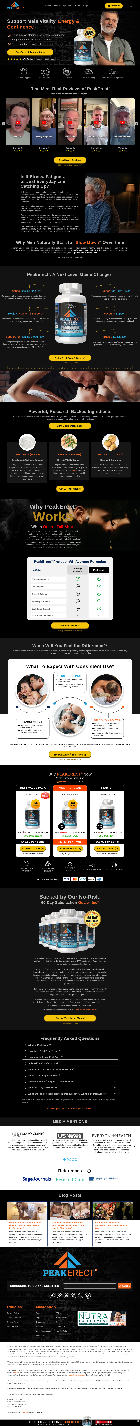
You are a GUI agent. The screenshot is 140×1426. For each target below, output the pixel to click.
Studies (72, 470)
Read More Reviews (70, 160)
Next (136, 123)
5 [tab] (76, 1156)
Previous (3, 123)
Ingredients (67, 6)
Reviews (77, 6)
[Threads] (88, 1298)
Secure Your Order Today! (70, 1018)
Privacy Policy (13, 1313)
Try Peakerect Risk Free (70, 754)
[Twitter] (81, 1298)
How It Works (61, 1331)
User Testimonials (43, 1331)
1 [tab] (64, 1156)
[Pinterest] (59, 1298)
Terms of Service (14, 1317)
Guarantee (47, 6)
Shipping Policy (13, 1326)
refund (16, 1373)
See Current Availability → (30, 52)
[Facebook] (52, 1298)
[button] (130, 5)
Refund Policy (13, 1322)
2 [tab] (67, 1156)
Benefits (57, 6)
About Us (40, 1335)
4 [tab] (73, 1156)
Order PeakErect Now (70, 358)
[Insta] (73, 1298)
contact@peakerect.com (76, 1375)
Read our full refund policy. (86, 1010)
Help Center (61, 1317)
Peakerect (25, 1412)
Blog (58, 1322)
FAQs (85, 6)
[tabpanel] (28, 1142)
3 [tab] (70, 1156)
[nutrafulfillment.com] (102, 1325)
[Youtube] (66, 1298)
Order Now (115, 6)
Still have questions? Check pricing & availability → (70, 1108)
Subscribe (124, 1286)
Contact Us (60, 1326)
